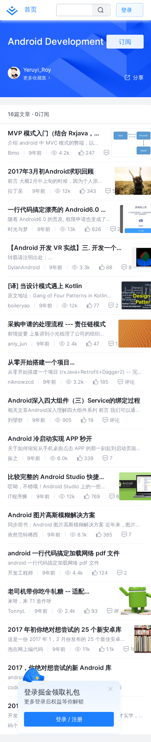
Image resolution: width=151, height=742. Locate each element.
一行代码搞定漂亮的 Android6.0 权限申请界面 (57, 210)
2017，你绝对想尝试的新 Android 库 (60, 667)
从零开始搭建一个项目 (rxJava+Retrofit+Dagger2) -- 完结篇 (61, 362)
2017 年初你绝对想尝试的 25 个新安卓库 (65, 629)
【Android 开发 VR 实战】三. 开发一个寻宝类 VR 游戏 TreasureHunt (62, 248)
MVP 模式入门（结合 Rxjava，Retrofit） (51, 133)
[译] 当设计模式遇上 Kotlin (45, 286)
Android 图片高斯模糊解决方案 (51, 515)
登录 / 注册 (69, 719)
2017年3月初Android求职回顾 (51, 171)
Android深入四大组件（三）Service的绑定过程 (74, 400)
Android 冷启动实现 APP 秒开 (50, 438)
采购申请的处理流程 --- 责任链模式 (57, 324)
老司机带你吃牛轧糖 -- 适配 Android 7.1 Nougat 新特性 (46, 591)
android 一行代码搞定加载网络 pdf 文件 (64, 553)
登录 (126, 10)
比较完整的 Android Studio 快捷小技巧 (56, 477)
